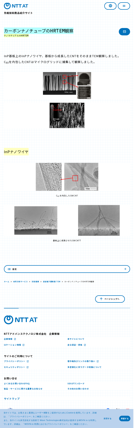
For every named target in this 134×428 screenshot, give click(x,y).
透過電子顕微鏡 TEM (51, 281)
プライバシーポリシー (20, 416)
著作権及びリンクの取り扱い (80, 361)
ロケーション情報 (13, 344)
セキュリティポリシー (15, 367)
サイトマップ (12, 398)
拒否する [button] (108, 418)
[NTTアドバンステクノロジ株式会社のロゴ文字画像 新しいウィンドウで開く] (20, 319)
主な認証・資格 (74, 344)
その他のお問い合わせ (77, 388)
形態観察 (35, 281)
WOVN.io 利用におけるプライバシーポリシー (46, 424)
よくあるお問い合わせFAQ (17, 383)
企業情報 (8, 338)
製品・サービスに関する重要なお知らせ (23, 388)
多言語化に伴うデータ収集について (83, 367)
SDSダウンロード (75, 383)
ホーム (6, 281)
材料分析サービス (20, 281)
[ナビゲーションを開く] (121, 6)
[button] (89, 424)
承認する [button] (125, 418)
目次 (14, 269)
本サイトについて (74, 338)
